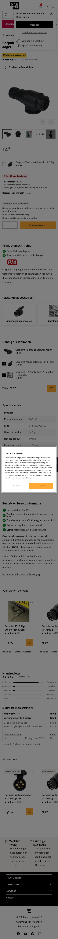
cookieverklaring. (25, 478)
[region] (29, 469)
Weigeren (17, 486)
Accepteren (41, 486)
